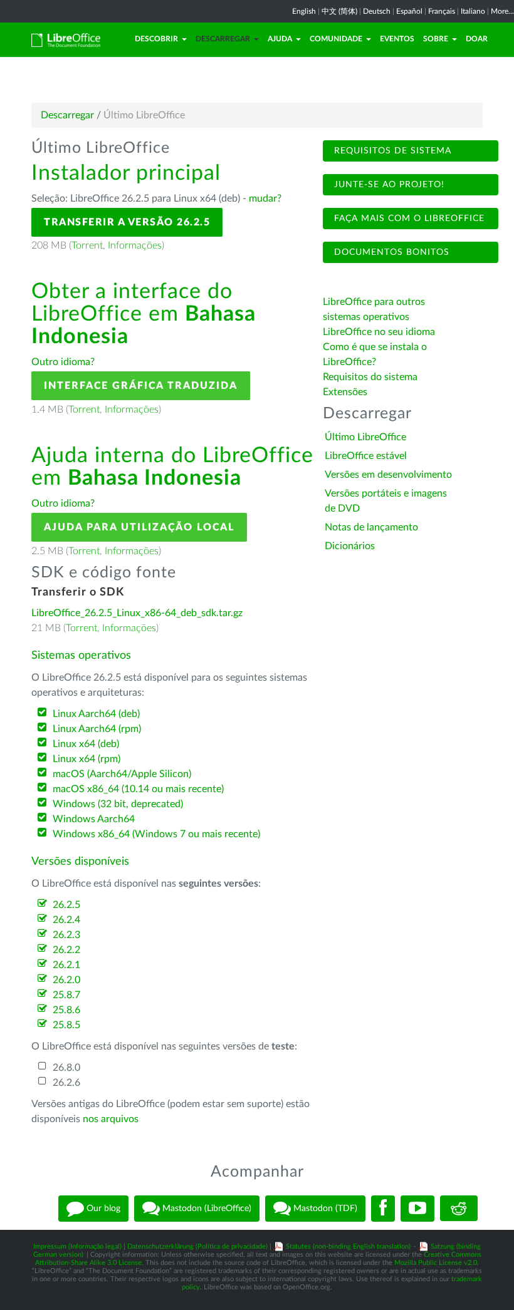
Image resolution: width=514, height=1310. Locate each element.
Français (441, 11)
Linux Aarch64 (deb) (96, 714)
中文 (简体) (339, 11)
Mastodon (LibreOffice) (205, 1208)
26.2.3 (66, 935)
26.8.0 (66, 1068)
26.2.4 (66, 920)
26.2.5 (66, 905)
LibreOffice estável (366, 456)
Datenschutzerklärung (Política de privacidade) (197, 1246)
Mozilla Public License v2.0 (435, 1262)
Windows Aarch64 (94, 819)
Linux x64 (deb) (86, 744)
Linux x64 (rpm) (86, 759)
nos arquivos (111, 1119)
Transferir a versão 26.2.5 (127, 222)
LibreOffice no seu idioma (379, 332)
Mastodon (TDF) (324, 1208)
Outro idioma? (63, 362)
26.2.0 (66, 980)
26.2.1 (66, 965)
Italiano (473, 11)
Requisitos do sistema (371, 377)
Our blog (102, 1208)
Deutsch (377, 11)
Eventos (397, 39)
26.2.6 (66, 1083)
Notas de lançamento (371, 527)
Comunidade (336, 39)
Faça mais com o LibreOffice (408, 218)
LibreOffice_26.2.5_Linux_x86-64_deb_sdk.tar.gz (137, 613)
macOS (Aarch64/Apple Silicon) (122, 774)
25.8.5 (66, 1025)
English (304, 11)
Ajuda (280, 39)
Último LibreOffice (365, 437)
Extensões (345, 392)
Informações (135, 245)
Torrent (87, 245)
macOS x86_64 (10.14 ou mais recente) (138, 789)
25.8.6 (66, 1010)
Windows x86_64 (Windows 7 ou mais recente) (156, 834)
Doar (477, 39)
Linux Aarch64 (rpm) (97, 729)
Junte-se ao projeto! (387, 184)
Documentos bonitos (390, 252)
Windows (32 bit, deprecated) (118, 804)
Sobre (435, 39)
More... (502, 11)
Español (409, 11)
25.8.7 (66, 995)
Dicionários (350, 546)
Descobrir (156, 39)
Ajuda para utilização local (139, 527)
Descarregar (223, 39)
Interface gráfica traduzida (141, 386)
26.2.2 (66, 950)
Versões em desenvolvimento (388, 475)
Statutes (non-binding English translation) (348, 1246)
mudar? (265, 198)
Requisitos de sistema (391, 151)
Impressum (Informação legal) (77, 1246)
